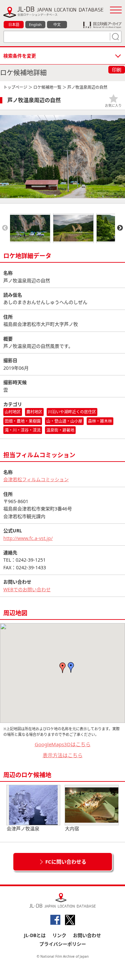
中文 (57, 24)
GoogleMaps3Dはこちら (63, 744)
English (35, 24)
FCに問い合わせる (65, 861)
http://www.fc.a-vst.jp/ (28, 538)
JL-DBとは (35, 935)
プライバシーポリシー (62, 944)
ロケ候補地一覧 (47, 87)
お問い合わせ (87, 935)
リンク (59, 935)
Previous (5, 228)
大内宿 (72, 828)
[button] (71, 667)
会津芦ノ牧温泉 (23, 828)
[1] (114, 36)
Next (120, 228)
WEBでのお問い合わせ (27, 589)
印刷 (116, 70)
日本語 (13, 24)
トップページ (15, 87)
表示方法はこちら (63, 755)
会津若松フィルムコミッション (36, 479)
